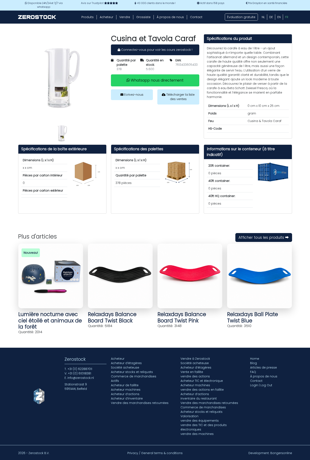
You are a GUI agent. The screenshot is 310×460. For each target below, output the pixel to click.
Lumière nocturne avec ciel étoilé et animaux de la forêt (50, 320)
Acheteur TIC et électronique (202, 381)
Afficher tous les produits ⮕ (264, 237)
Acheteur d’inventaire (127, 398)
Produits (87, 17)
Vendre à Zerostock (195, 359)
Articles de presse (263, 367)
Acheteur (106, 17)
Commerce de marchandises (133, 376)
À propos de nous (170, 17)
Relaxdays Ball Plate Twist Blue (252, 317)
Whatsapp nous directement (156, 80)
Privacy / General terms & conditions (155, 453)
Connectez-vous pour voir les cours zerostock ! (156, 50)
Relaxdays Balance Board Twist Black (112, 317)
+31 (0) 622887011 (79, 369)
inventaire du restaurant (199, 398)
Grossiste (143, 17)
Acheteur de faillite (125, 385)
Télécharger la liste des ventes (180, 97)
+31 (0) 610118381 (79, 373)
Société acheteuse (125, 367)
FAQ (253, 372)
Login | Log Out (261, 385)
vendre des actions (195, 376)
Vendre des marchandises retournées (139, 403)
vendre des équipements (200, 420)
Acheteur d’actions (125, 394)
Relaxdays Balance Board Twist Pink (182, 317)
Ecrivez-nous (133, 95)
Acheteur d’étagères (126, 363)
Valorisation (189, 416)
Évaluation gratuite (241, 17)
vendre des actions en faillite (202, 390)
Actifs (115, 381)
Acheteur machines (125, 390)
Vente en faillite (192, 372)
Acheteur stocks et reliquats (132, 372)
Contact (196, 17)
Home (254, 359)
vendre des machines (197, 434)
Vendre (124, 17)
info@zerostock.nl (80, 378)
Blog (253, 363)
